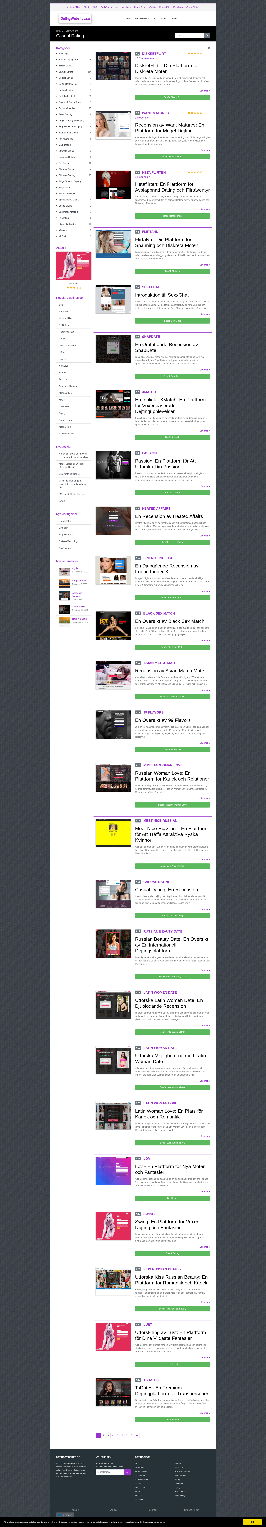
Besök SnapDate (172, 376)
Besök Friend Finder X (172, 597)
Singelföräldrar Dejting (69, 181)
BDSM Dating (65, 66)
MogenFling (140, 7)
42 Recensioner (144, 58)
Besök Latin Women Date (172, 1032)
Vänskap (62, 230)
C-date (152, 7)
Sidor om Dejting (66, 175)
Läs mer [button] (162, 1522)
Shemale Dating (66, 169)
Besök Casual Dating (172, 915)
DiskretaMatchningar (69, 541)
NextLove (126, 7)
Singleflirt (63, 528)
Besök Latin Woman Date (172, 1087)
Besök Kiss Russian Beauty (172, 1309)
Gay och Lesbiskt (67, 108)
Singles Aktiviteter (67, 193)
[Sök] (207, 35)
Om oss (113, 1510)
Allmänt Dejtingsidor (68, 59)
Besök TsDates (172, 1419)
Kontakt (75, 1510)
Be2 (95, 7)
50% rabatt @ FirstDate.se (72, 494)
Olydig (87, 7)
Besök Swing (172, 1253)
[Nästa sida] (131, 1435)
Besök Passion (172, 492)
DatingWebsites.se (75, 18)
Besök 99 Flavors (172, 749)
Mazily (62, 400)
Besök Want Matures (172, 156)
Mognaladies (65, 393)
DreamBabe (65, 521)
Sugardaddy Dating (68, 212)
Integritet (152, 1510)
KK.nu (62, 352)
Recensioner (160, 18)
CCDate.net (65, 325)
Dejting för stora (66, 90)
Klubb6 (62, 372)
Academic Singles (68, 386)
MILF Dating (64, 145)
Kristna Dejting (65, 139)
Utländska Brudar (67, 224)
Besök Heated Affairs (172, 542)
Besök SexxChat (172, 321)
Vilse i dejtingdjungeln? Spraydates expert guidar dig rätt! (73, 484)
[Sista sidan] (137, 1435)
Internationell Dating (68, 133)
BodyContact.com (109, 7)
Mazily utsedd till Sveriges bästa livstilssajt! (72, 465)
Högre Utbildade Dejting (70, 126)
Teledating (63, 218)
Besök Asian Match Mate (172, 696)
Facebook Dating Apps (69, 102)
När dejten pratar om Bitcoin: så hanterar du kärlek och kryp (73, 455)
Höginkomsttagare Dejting (71, 120)
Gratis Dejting (65, 114)
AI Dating (63, 53)
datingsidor (141, 18)
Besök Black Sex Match (172, 647)
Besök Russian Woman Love (172, 805)
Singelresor (64, 187)
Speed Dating (65, 206)
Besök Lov (172, 1198)
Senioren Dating (66, 157)
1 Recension (142, 117)
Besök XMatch (172, 437)
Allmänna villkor (191, 1510)
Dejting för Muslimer (68, 84)
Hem (128, 18)
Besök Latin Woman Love (172, 1143)
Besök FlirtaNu (172, 271)
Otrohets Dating (66, 151)
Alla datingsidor (66, 433)
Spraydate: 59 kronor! (69, 474)
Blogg (175, 18)
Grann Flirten (192, 7)
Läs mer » (205, 91)
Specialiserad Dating (68, 200)
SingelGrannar (66, 534)
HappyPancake (66, 332)
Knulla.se (63, 359)
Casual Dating (65, 72)
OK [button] (252, 1522)
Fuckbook (178, 7)
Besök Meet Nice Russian (172, 866)
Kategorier (71, 31)
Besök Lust (172, 1364)
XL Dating (63, 236)
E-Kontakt (64, 311)
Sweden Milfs (78, 606)
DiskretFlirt (164, 7)
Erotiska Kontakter (67, 96)
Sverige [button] (67, 1515)
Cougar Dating (65, 78)
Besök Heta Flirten (172, 216)
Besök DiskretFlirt (172, 97)
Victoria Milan (73, 7)
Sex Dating (64, 163)
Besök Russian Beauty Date (172, 976)
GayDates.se (65, 548)
